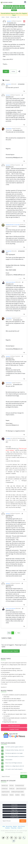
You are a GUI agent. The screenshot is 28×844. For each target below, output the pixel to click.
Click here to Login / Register (10, 651)
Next (18, 633)
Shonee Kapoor (9, 128)
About (4, 826)
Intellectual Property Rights (17, 791)
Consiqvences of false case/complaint (13, 704)
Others (22, 795)
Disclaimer (7, 828)
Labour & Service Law (21, 788)
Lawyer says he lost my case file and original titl (14, 682)
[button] (24, 22)
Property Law (5, 795)
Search (23, 776)
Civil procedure (6, 672)
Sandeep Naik (8, 251)
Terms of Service (21, 826)
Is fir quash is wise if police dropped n (14, 769)
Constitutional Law (19, 785)
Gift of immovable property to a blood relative (13, 680)
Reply (5, 71)
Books (22, 6)
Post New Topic (14, 815)
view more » (23, 773)
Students (17, 795)
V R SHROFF (8, 438)
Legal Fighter (8, 84)
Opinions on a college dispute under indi (14, 766)
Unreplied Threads (14, 729)
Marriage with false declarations (12, 706)
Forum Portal (14, 807)
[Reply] (24, 91)
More (13, 10)
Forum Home (14, 805)
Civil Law (11, 785)
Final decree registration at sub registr (14, 753)
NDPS (14, 8)
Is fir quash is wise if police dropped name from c (14, 662)
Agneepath (9, 21)
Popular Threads (14, 812)
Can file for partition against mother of (14, 746)
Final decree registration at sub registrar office (13, 674)
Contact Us (19, 828)
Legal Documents (5, 791)
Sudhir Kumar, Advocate (10, 282)
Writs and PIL (7, 8)
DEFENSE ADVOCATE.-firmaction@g (12, 224)
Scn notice (4, 684)
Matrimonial (21, 8)
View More (3, 687)
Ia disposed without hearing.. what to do (12, 670)
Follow (13, 71)
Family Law (11, 788)
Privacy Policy (13, 828)
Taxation (11, 795)
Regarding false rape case (10, 722)
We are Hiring (9, 826)
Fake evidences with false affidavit (12, 698)
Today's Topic (14, 810)
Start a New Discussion (14, 725)
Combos (16, 6)
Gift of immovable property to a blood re (14, 756)
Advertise (15, 826)
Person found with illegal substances (11, 668)
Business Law (5, 785)
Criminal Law (4, 788)
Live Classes (8, 6)
